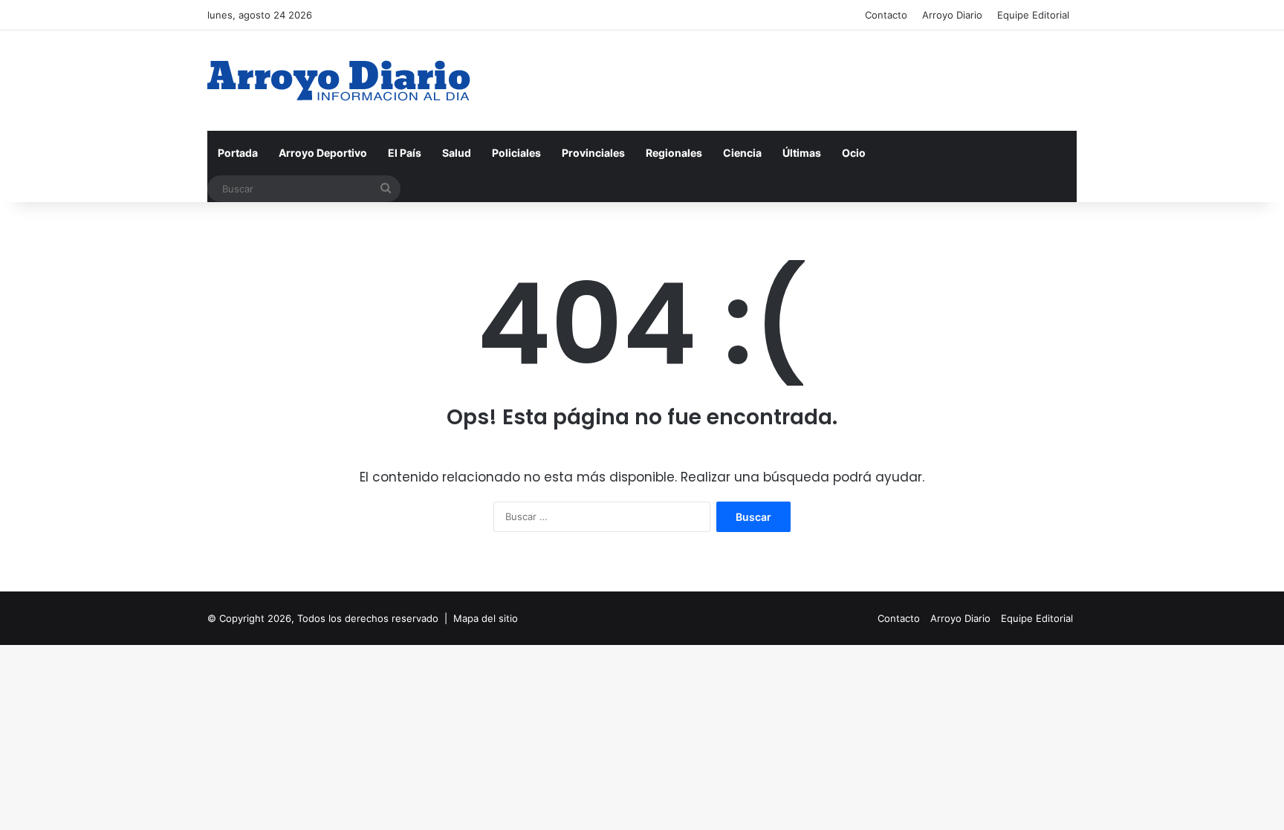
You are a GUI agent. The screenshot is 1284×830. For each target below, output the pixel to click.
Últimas (801, 152)
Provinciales (593, 152)
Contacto (886, 15)
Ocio (854, 152)
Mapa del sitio (485, 618)
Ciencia (742, 152)
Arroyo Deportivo (323, 152)
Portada (238, 152)
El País (404, 152)
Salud (456, 152)
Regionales (674, 152)
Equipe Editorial (1033, 15)
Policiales (516, 152)
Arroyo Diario (952, 15)
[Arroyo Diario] (338, 80)
